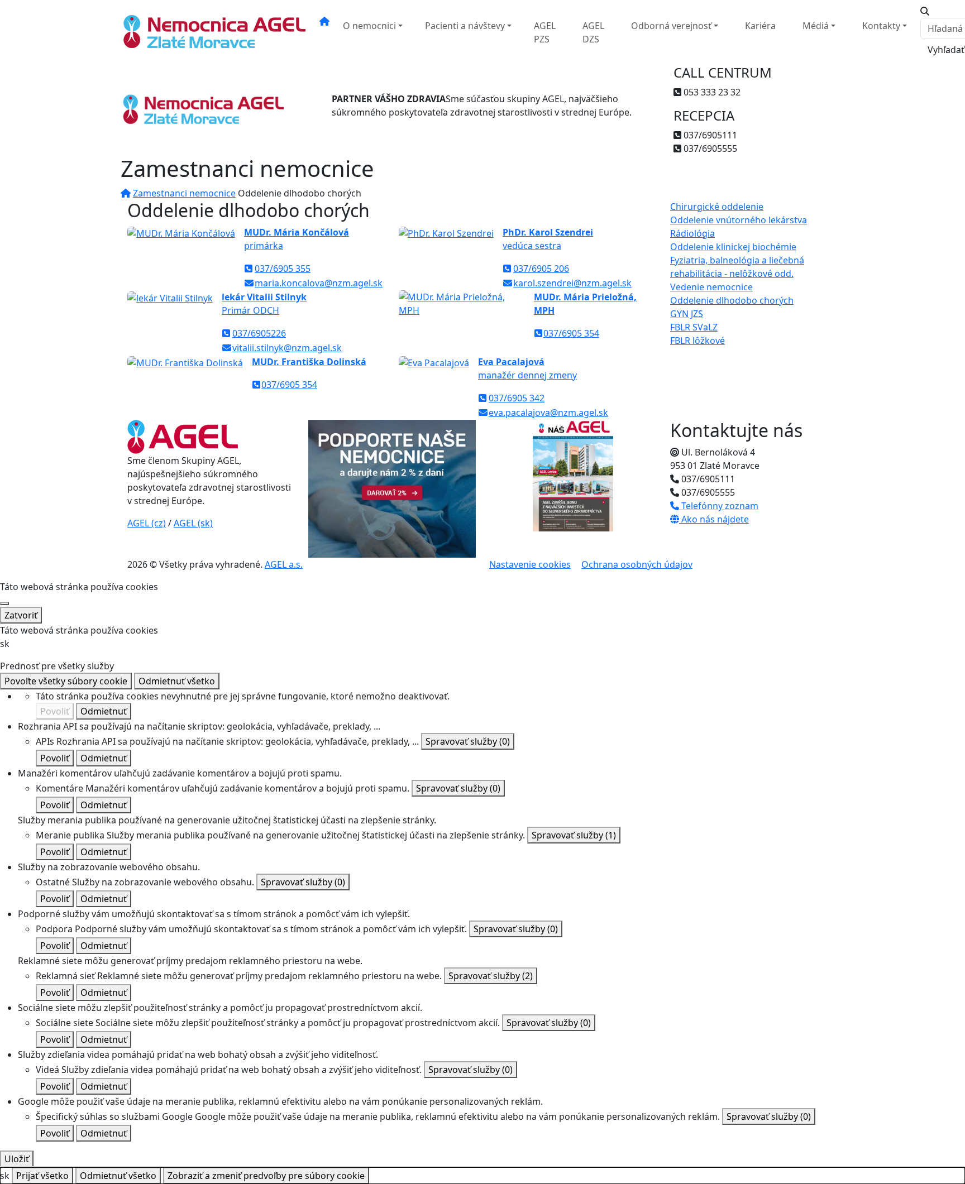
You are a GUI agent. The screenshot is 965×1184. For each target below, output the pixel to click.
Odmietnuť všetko (176, 681)
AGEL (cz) (146, 523)
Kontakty (881, 26)
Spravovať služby (468, 741)
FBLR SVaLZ (694, 327)
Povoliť (54, 711)
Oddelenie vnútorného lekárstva (738, 220)
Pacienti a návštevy (465, 26)
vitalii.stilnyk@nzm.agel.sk (287, 348)
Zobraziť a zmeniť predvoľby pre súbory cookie (266, 1175)
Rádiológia (692, 233)
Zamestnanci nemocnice (184, 193)
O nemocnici (369, 26)
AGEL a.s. (284, 564)
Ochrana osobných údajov (636, 564)
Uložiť (16, 1159)
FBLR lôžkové (697, 340)
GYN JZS (686, 314)
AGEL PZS (545, 32)
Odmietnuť (103, 711)
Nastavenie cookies (530, 564)
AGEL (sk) (193, 523)
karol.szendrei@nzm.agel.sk (572, 283)
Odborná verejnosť (671, 26)
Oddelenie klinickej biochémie (733, 247)
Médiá (815, 26)
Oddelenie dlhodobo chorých (732, 300)
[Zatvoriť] (4, 603)
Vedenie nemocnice (711, 287)
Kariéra (760, 26)
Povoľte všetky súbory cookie (65, 681)
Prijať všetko (42, 1175)
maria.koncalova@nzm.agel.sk (319, 283)
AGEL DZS (593, 32)
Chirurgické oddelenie (716, 206)
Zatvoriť (20, 615)
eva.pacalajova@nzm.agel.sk (548, 412)
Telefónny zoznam (718, 506)
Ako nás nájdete (714, 519)
